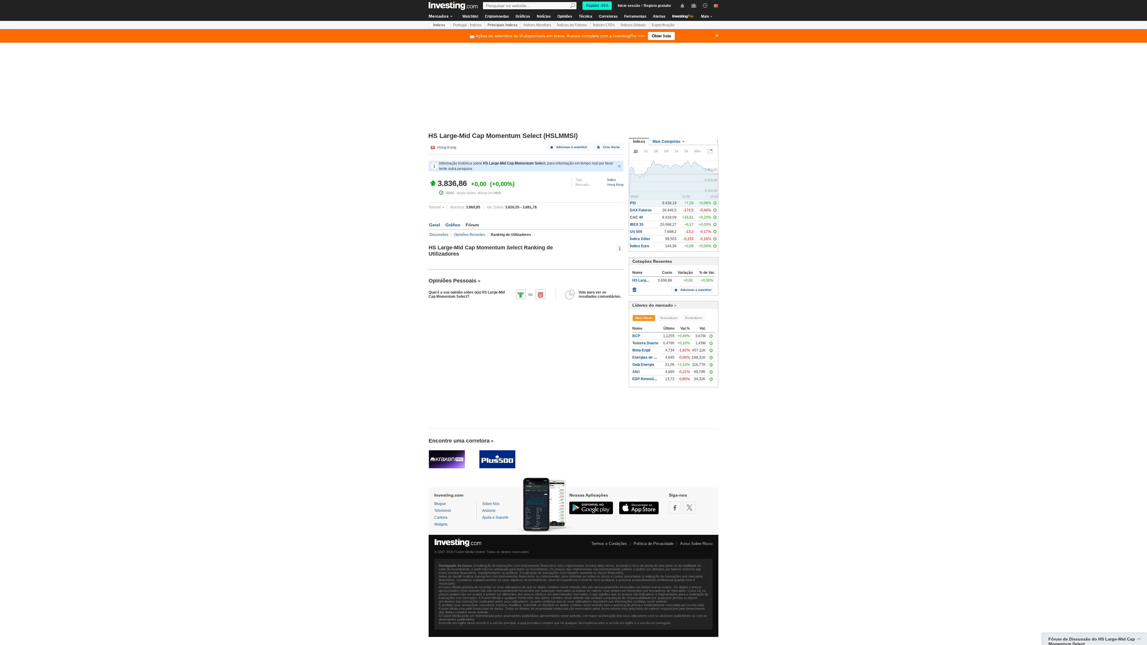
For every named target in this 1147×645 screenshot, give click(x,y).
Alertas (659, 16)
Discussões (439, 235)
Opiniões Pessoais (452, 281)
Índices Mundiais (537, 25)
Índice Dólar (640, 239)
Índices (439, 25)
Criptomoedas (497, 16)
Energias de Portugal (650, 357)
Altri (636, 372)
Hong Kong (615, 184)
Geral (434, 224)
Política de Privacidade (654, 543)
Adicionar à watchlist (571, 147)
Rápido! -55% (597, 6)
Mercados (439, 16)
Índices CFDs (604, 25)
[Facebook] (675, 508)
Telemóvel (442, 511)
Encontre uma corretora (459, 441)
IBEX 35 (636, 224)
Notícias (544, 16)
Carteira (440, 517)
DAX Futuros (641, 210)
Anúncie (489, 511)
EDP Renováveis (646, 379)
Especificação (663, 25)
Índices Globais (633, 25)
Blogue (440, 504)
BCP (636, 336)
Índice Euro (639, 246)
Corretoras (608, 16)
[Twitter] (689, 508)
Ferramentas (635, 16)
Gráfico (452, 224)
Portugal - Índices (467, 25)
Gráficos (523, 16)
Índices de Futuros (572, 25)
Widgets (440, 524)
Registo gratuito (657, 6)
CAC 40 (636, 217)
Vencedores (668, 318)
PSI (633, 203)
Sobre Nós (490, 504)
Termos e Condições (609, 543)
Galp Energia (643, 365)
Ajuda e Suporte (495, 517)
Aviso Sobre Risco (696, 543)
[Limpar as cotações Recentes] (634, 288)
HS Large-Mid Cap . (648, 280)
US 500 (636, 232)
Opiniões (564, 16)
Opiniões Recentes (469, 235)
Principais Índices (502, 25)
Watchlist (470, 16)
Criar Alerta (611, 147)
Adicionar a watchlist (695, 289)
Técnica (585, 16)
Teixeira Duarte (645, 343)
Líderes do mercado (652, 305)
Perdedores (693, 318)
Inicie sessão (629, 6)
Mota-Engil (641, 350)
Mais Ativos (643, 318)
